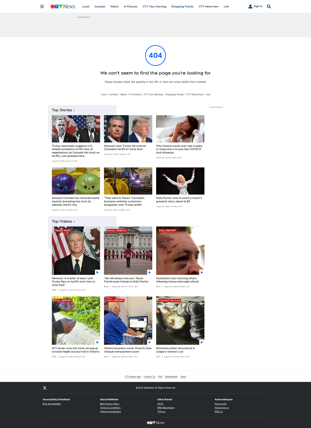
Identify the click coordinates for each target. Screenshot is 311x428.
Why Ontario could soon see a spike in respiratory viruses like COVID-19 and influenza (179, 149)
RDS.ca (219, 411)
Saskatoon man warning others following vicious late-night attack (177, 280)
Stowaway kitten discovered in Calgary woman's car (175, 350)
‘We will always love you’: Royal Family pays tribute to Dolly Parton (126, 280)
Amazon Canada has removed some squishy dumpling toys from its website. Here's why (75, 201)
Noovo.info (220, 403)
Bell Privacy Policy (109, 403)
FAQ (160, 376)
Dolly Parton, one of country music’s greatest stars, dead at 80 (179, 199)
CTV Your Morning (154, 6)
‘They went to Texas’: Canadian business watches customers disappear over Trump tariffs (124, 201)
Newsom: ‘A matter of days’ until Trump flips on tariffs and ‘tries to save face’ (73, 282)
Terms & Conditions (110, 407)
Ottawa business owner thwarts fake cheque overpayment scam (127, 350)
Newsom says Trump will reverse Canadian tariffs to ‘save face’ (125, 147)
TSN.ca (161, 411)
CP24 (160, 403)
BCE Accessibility (52, 403)
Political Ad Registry (110, 411)
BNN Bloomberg (166, 407)
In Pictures (131, 6)
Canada (99, 6)
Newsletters (171, 376)
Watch (114, 6)
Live (226, 6)
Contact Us (150, 376)
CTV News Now (209, 6)
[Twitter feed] (45, 388)
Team (183, 376)
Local (85, 6)
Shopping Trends (182, 6)
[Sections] (42, 6)
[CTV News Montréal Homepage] (63, 6)
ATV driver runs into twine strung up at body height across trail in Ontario (75, 350)
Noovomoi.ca (222, 407)
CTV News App (133, 376)
